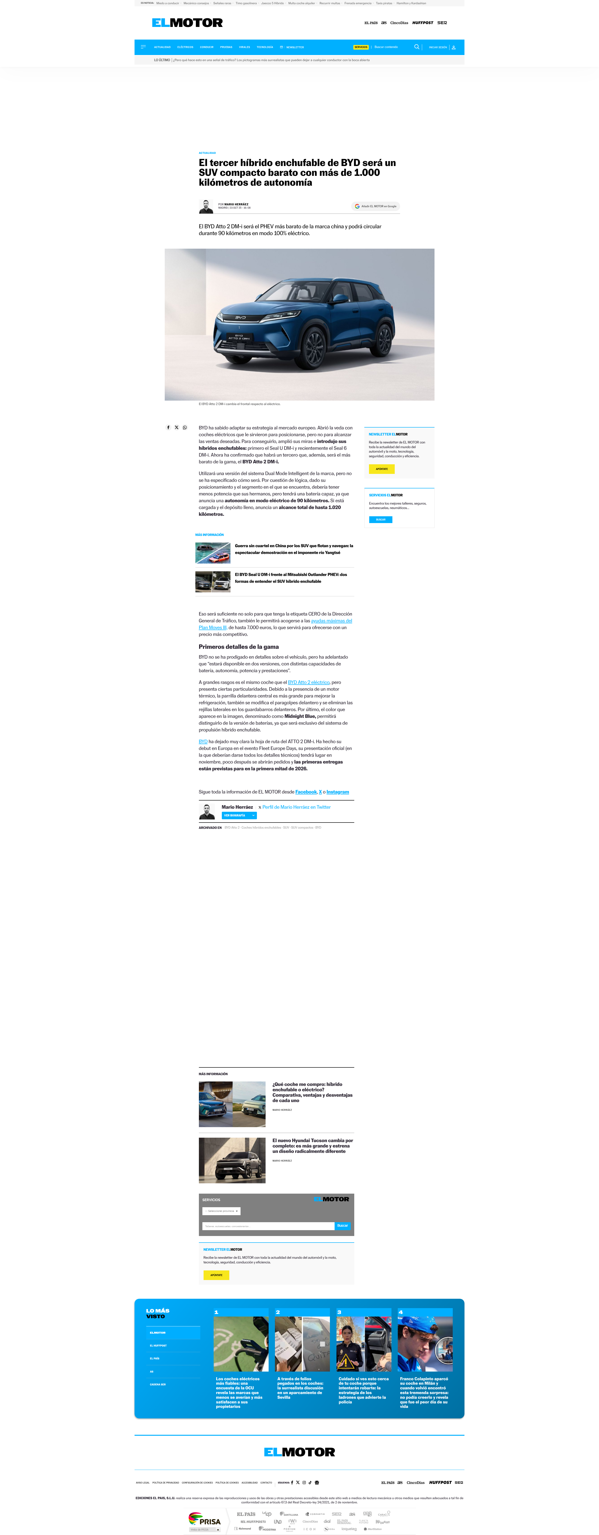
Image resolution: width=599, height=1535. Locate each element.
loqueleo (349, 1528)
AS (151, 1371)
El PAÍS (246, 1514)
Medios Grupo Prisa (204, 1529)
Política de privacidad (165, 1483)
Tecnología (265, 47)
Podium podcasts (289, 1528)
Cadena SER (335, 1514)
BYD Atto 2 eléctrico (308, 682)
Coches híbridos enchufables (261, 828)
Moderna (266, 1528)
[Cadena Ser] (442, 23)
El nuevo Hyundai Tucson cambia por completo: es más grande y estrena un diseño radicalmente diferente (313, 1145)
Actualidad (162, 47)
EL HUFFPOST (158, 1345)
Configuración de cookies (197, 1483)
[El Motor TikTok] (310, 1483)
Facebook (306, 792)
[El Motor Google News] (316, 1483)
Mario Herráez (236, 204)
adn (365, 1514)
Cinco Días (309, 1521)
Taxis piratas (384, 3)
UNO (278, 1521)
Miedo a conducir (168, 3)
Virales (244, 47)
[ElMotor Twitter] (298, 1483)
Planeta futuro (362, 1521)
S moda (329, 1528)
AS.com (350, 1514)
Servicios (361, 47)
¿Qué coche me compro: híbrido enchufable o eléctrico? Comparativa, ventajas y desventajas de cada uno (313, 1092)
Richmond (243, 1528)
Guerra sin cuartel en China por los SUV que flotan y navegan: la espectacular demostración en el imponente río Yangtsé (294, 549)
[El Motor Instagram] (304, 1483)
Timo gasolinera (246, 3)
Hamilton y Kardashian (411, 3)
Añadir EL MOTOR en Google (379, 206)
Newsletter (295, 47)
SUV (286, 828)
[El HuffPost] (423, 23)
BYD (203, 741)
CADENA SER (158, 1384)
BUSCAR (381, 519)
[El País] (371, 23)
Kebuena (378, 1521)
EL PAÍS (154, 1358)
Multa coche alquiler (302, 3)
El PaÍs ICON (309, 1528)
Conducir (206, 47)
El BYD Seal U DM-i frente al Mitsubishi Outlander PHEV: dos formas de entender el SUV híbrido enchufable (291, 578)
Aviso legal (143, 1483)
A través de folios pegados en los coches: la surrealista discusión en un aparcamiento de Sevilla (300, 1388)
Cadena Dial (327, 1521)
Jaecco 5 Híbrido (273, 3)
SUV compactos (302, 828)
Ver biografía (234, 815)
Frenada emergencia (358, 3)
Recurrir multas (330, 3)
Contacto (266, 1483)
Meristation (372, 1528)
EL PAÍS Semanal (344, 1521)
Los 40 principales (268, 1514)
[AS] (384, 23)
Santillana (290, 1514)
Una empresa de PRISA (204, 1518)
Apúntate (217, 1275)
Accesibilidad (249, 1483)
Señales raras (222, 3)
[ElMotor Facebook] (292, 1483)
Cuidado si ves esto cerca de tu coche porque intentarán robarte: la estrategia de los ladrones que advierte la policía (364, 1390)
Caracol (383, 1514)
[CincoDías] (399, 23)
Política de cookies (227, 1483)
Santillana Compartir (315, 1514)
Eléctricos (185, 47)
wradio (292, 1521)
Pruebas (226, 47)
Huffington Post (252, 1521)
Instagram (338, 792)
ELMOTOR (157, 1332)
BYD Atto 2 (232, 828)
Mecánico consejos (197, 3)
